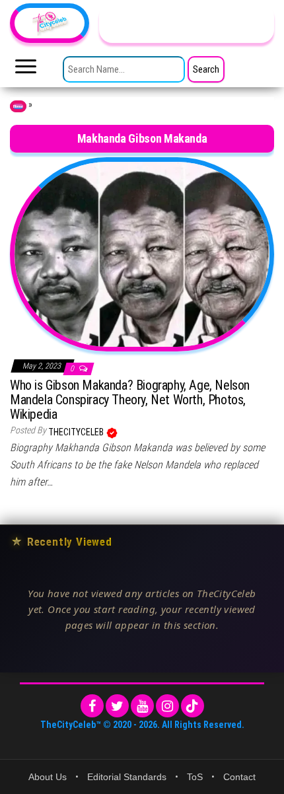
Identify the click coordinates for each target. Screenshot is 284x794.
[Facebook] (92, 705)
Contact (239, 777)
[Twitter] (117, 705)
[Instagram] (167, 705)
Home (18, 106)
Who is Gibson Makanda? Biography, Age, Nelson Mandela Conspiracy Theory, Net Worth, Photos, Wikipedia (130, 399)
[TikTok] (192, 705)
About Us (47, 777)
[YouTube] (142, 705)
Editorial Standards (126, 777)
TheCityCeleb (77, 432)
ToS (195, 777)
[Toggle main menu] (25, 70)
